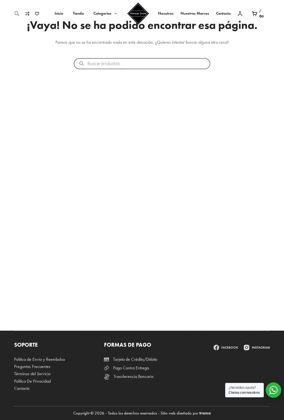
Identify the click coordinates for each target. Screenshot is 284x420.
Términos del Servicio (32, 373)
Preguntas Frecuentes (32, 366)
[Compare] (27, 14)
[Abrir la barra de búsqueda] (17, 13)
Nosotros (166, 13)
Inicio (59, 13)
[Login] (240, 13)
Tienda (78, 13)
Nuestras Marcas (195, 13)
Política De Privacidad (32, 381)
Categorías (102, 13)
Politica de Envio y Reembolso (39, 359)
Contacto (223, 13)
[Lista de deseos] (37, 14)
